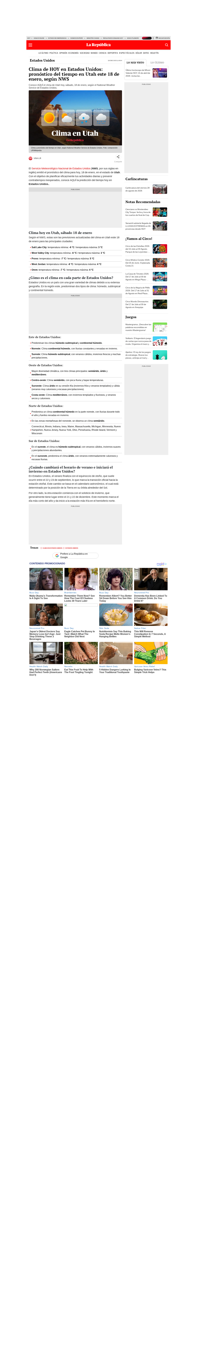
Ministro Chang (93, 38)
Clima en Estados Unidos (52, 548)
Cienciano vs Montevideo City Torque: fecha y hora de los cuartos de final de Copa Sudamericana (138, 213)
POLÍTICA (53, 53)
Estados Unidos (42, 60)
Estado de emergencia (57, 38)
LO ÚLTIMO (43, 53)
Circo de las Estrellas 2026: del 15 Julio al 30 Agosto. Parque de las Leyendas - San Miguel (137, 250)
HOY (28, 38)
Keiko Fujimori (133, 38)
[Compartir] (118, 157)
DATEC (146, 53)
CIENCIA (102, 53)
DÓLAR (139, 53)
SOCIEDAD (85, 53)
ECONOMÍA (73, 53)
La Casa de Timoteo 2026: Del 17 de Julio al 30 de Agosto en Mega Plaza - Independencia (137, 278)
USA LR (37, 158)
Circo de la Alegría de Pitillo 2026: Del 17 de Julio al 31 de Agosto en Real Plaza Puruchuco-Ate (137, 291)
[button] (30, 45)
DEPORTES (113, 53)
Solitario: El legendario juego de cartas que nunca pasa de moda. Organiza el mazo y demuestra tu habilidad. (138, 342)
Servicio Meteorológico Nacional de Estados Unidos (61, 168)
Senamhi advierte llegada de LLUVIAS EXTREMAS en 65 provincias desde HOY (138, 226)
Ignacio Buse (39, 38)
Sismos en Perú (76, 38)
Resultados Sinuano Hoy (113, 38)
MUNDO (94, 53)
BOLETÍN (154, 53)
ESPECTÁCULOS (126, 53)
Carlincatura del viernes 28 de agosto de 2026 (137, 189)
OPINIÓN (63, 53)
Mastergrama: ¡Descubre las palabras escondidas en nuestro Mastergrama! (138, 327)
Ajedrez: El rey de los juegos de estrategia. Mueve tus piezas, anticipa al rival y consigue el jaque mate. (138, 356)
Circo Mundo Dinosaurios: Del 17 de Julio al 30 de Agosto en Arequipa (137, 304)
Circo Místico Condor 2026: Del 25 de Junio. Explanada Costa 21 (137, 263)
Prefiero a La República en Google (74, 556)
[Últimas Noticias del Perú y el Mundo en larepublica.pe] (98, 45)
